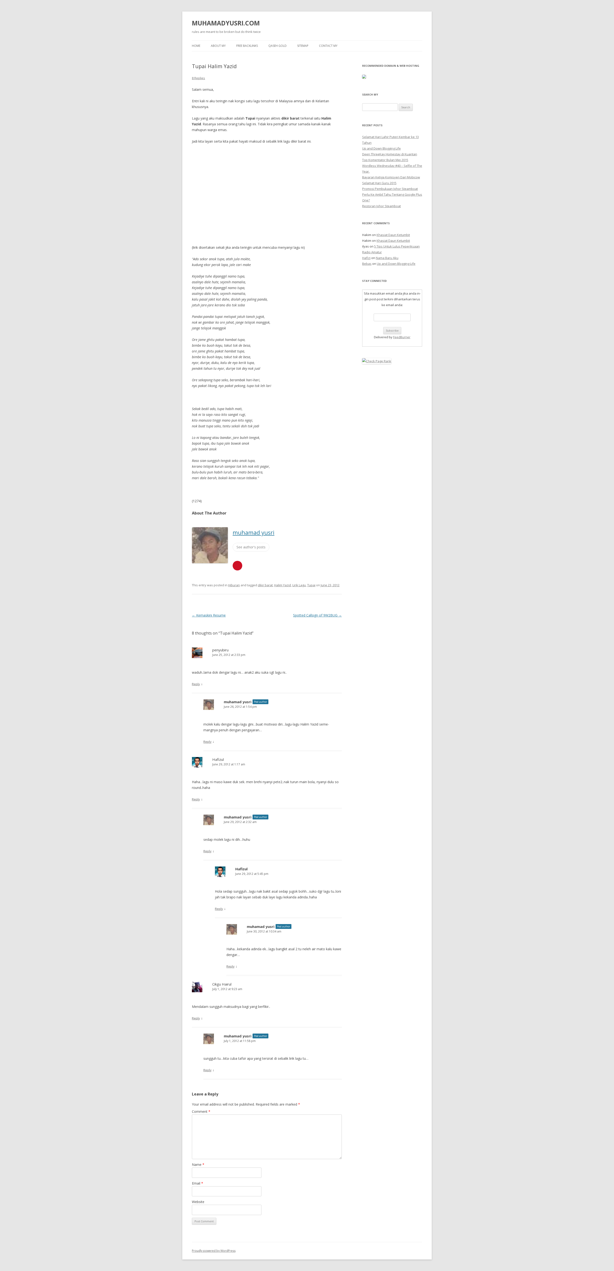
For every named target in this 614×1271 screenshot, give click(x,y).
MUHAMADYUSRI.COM (226, 23)
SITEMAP (302, 46)
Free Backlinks (247, 46)
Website (198, 1201)
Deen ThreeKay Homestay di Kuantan (389, 154)
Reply (196, 684)
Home (196, 46)
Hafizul (218, 759)
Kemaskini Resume (209, 615)
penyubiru (220, 650)
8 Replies (198, 78)
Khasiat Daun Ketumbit (393, 235)
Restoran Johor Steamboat (381, 206)
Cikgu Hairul (221, 984)
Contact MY (328, 46)
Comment (201, 1111)
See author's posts (251, 547)
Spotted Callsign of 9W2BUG (317, 615)
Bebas (367, 263)
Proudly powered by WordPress (214, 1251)
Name (198, 1164)
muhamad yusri (253, 532)
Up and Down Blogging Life (381, 148)
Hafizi (366, 258)
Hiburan (234, 585)
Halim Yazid (282, 585)
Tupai (311, 585)
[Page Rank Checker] (376, 361)
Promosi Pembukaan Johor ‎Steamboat (390, 189)
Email (197, 1183)
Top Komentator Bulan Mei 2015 (385, 160)
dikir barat (265, 585)
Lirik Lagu (299, 585)
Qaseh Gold (277, 46)
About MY (218, 46)
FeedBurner (401, 337)
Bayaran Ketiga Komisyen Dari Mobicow (391, 177)
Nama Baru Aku (387, 258)
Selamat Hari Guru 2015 (379, 183)
